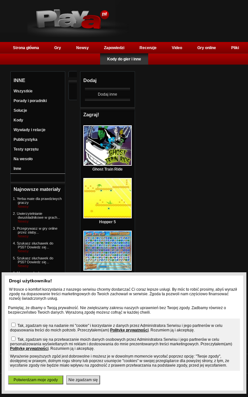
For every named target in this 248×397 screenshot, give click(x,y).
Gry (57, 48)
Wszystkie (23, 91)
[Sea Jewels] (107, 269)
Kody (18, 120)
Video (177, 48)
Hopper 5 (107, 222)
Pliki (235, 48)
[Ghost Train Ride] (107, 164)
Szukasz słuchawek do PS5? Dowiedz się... (35, 245)
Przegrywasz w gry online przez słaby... (37, 230)
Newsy (82, 48)
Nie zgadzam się (83, 380)
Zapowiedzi (114, 48)
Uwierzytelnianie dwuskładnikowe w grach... (38, 215)
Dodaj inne (107, 94)
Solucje (20, 110)
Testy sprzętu (26, 149)
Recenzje (148, 48)
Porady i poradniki (30, 101)
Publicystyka (25, 139)
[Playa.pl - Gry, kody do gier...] (78, 36)
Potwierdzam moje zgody (36, 380)
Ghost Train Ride (107, 169)
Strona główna (26, 48)
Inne (17, 168)
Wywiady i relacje (30, 130)
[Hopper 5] (107, 217)
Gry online (206, 48)
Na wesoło (23, 159)
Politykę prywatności (129, 330)
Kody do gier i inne (124, 59)
